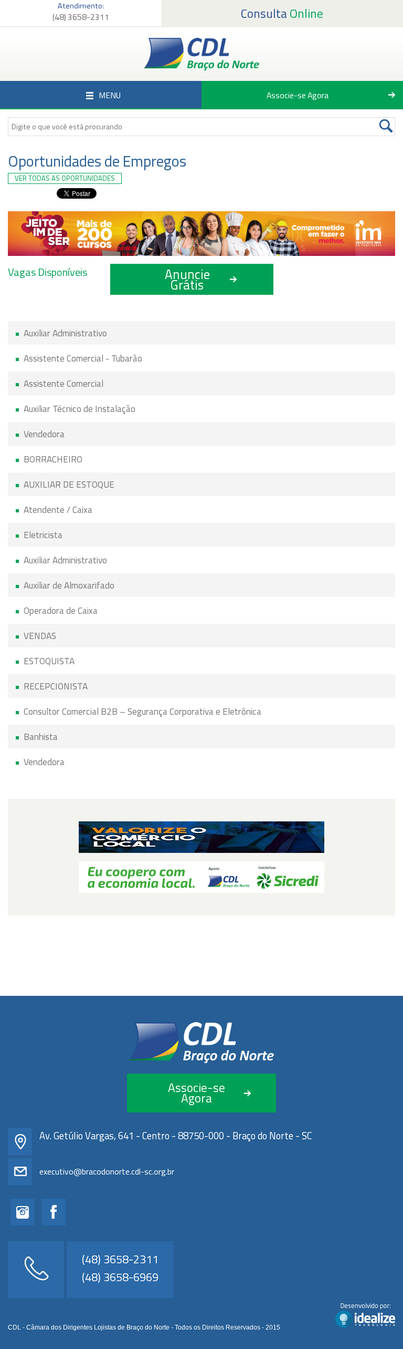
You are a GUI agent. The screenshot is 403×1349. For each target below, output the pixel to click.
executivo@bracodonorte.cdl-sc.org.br (106, 1171)
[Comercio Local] (201, 837)
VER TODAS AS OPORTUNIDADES (65, 178)
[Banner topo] (201, 233)
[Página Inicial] (201, 54)
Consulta (282, 13)
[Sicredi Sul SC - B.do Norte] (201, 877)
